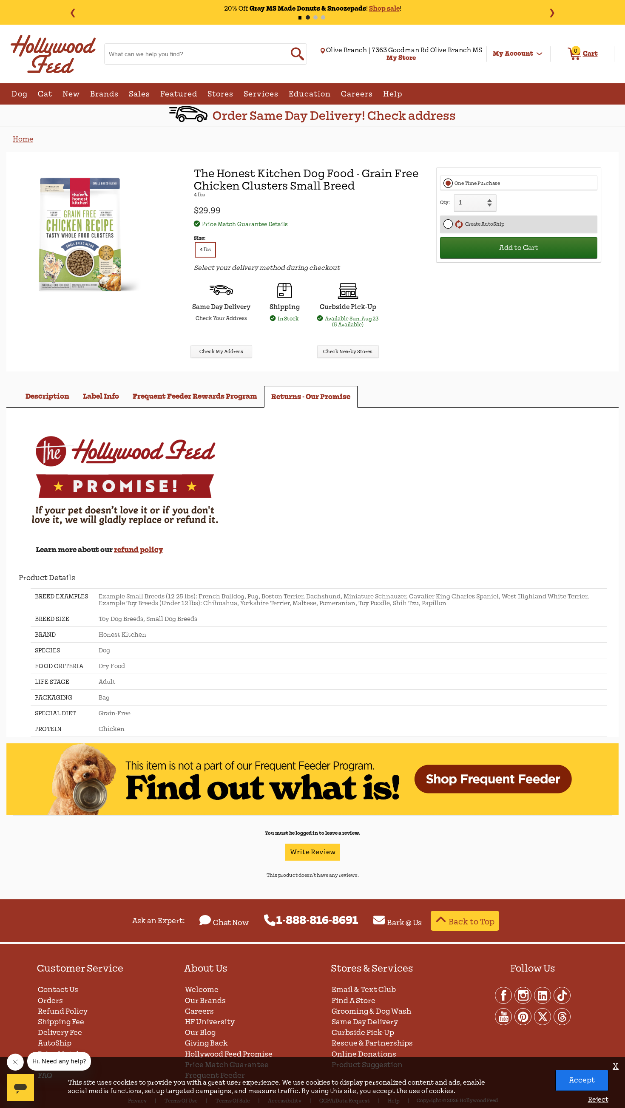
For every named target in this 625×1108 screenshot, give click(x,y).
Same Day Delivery (365, 1022)
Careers (199, 1011)
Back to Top (471, 921)
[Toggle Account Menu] (539, 54)
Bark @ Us (404, 922)
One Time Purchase (477, 183)
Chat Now (231, 922)
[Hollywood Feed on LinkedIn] (543, 995)
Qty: (445, 202)
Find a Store (353, 1001)
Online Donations (364, 1054)
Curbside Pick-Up (363, 1033)
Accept (582, 1080)
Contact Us (58, 990)
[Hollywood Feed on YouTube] (504, 1016)
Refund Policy (63, 1011)
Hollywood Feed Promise (229, 1054)
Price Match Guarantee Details (245, 224)
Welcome (202, 990)
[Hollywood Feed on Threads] (562, 1016)
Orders (50, 1001)
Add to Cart (518, 248)
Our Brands (205, 1001)
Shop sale (384, 8)
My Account (513, 53)
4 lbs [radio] (205, 249)
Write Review (312, 852)
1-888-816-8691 (317, 920)
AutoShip (54, 1043)
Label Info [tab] (101, 396)
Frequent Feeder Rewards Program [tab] (195, 396)
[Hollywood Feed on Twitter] (543, 1016)
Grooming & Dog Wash (371, 1011)
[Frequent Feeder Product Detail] (312, 813)
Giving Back (206, 1043)
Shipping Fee (61, 1022)
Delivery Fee (60, 1033)
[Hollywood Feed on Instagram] (523, 995)
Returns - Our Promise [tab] (310, 396)
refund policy (138, 549)
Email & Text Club (364, 990)
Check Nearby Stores (347, 351)
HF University (210, 1022)
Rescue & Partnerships (372, 1043)
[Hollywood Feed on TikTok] (562, 995)
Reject (598, 1099)
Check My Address (221, 351)
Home (23, 139)
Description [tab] (47, 396)
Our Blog (200, 1033)
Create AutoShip (483, 224)
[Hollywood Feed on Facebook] (504, 995)
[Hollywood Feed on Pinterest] (523, 1016)
